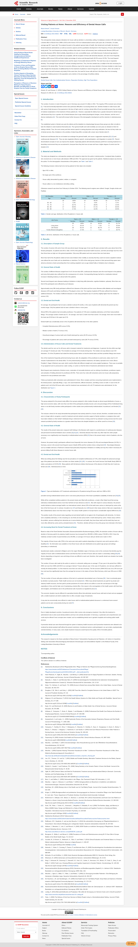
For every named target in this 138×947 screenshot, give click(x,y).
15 (119, 406)
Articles (29, 9)
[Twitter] (15, 292)
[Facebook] (21, 292)
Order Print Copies (86, 928)
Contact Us (18, 120)
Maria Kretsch (45, 28)
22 (77, 432)
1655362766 (21, 310)
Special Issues (66, 938)
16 (42, 771)
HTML (66, 33)
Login (120, 3)
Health (18, 221)
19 (42, 409)
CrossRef (74, 695)
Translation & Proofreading (89, 930)
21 (74, 432)
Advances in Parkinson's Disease (26, 178)
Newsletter (18, 112)
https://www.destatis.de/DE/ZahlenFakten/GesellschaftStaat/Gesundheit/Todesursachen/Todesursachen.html (77, 818)
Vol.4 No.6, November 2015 (67, 20)
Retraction (111, 933)
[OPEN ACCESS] (101, 3)
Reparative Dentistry (77, 80)
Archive (18, 31)
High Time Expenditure (90, 80)
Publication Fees (21, 39)
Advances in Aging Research (49, 20)
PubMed (80, 695)
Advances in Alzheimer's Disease (25, 157)
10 (42, 727)
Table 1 (83, 161)
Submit (91, 9)
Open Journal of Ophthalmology (25, 199)
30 (49, 466)
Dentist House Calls (47, 80)
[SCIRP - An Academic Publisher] (25, 3)
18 (42, 782)
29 (59, 464)
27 (88, 502)
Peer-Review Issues (68, 933)
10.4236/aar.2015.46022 (51, 33)
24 (80, 461)
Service (84, 922)
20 (114, 421)
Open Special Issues (21, 98)
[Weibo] (32, 292)
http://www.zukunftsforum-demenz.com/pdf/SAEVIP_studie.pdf (63, 831)
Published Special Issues (23, 102)
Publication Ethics (113, 928)
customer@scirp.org (24, 303)
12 (56, 139)
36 (104, 578)
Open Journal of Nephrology (24, 242)
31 (75, 523)
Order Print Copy (20, 116)
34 (119, 553)
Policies (111, 922)
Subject (44, 928)
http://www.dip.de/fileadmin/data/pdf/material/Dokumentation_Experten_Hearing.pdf (70, 755)
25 (119, 495)
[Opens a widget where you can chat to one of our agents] (131, 943)
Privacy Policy (112, 936)
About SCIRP (67, 922)
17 (42, 779)
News (60, 9)
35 (42, 574)
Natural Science (20, 264)
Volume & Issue (85, 936)
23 (105, 445)
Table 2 (91, 161)
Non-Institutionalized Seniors (61, 80)
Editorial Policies (66, 928)
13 (113, 139)
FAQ (16, 123)
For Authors (65, 930)
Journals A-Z (46, 925)
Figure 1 (52, 388)
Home (18, 9)
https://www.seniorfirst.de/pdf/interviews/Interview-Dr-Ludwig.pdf (64, 894)
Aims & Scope (20, 24)
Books (50, 9)
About (70, 9)
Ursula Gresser (54, 28)
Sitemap (44, 933)
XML (70, 33)
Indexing (18, 42)
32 (47, 544)
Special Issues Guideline (23, 106)
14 (47, 147)
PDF (61, 33)
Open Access (112, 925)
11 (112, 136)
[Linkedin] (27, 292)
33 (116, 553)
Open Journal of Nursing (23, 136)
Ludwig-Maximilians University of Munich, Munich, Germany (58, 31)
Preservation (112, 930)
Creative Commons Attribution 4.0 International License (83, 915)
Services (80, 9)
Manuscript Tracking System (89, 925)
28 (83, 461)
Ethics (63, 925)
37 (72, 603)
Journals (40, 9)
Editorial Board (20, 35)
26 (120, 510)
